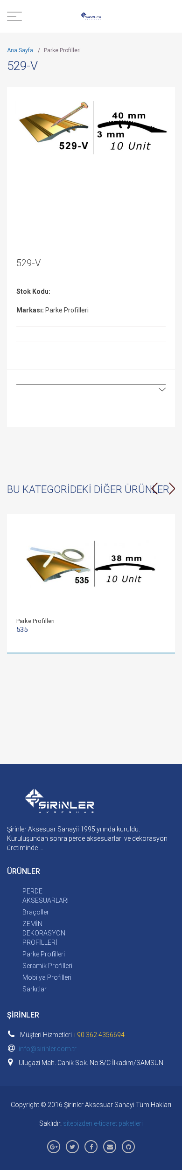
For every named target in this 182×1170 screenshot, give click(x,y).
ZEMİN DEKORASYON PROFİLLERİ (43, 933)
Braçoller (35, 912)
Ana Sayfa (20, 50)
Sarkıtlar (34, 989)
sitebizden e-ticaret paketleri (103, 1123)
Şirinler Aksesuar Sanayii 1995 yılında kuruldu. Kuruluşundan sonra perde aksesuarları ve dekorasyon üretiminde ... (87, 838)
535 (22, 629)
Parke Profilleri (43, 954)
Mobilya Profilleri (46, 977)
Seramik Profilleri (47, 965)
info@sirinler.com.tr (48, 1048)
